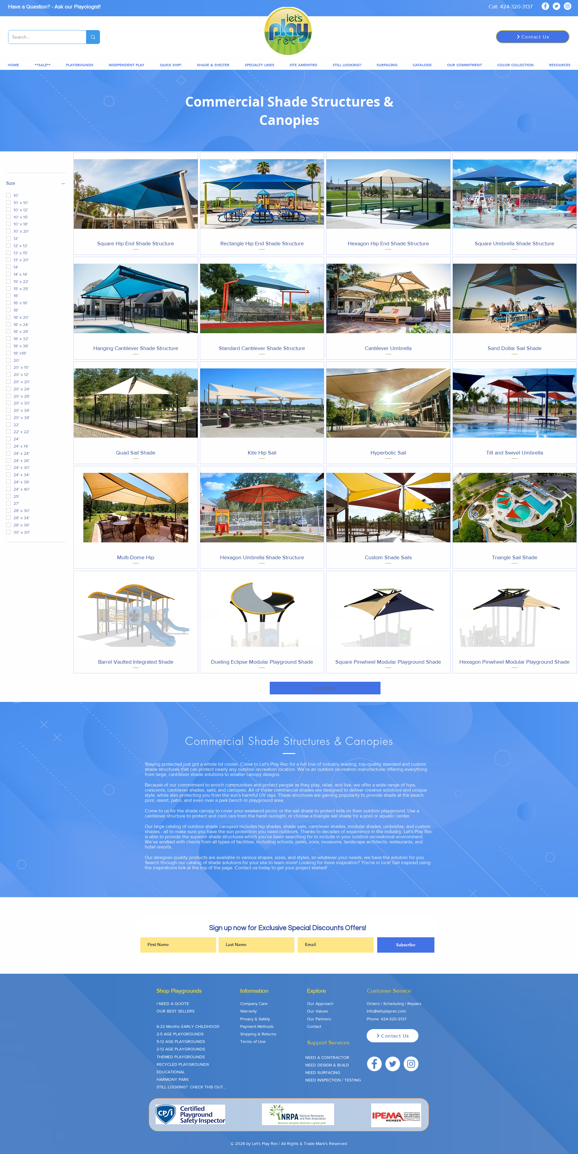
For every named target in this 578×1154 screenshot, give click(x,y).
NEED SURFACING (322, 1072)
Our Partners (319, 1018)
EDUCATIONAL (171, 1071)
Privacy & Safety (255, 1018)
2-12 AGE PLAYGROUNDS (181, 1049)
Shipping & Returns (258, 1033)
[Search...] (93, 37)
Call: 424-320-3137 (511, 7)
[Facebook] (545, 6)
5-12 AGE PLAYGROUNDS (181, 1041)
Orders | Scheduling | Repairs (394, 1003)
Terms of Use (253, 1041)
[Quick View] (136, 194)
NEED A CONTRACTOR (327, 1057)
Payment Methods (257, 1026)
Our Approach (320, 1003)
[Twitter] (556, 6)
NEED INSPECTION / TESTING (333, 1080)
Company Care (254, 1003)
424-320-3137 (393, 1018)
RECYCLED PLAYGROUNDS (183, 1064)
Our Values (317, 1011)
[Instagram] (567, 6)
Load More (325, 687)
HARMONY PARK (173, 1079)
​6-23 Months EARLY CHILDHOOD (188, 1026)
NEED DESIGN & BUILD (327, 1064)
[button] (42, 65)
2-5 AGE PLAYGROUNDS (180, 1033)
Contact (314, 1026)
